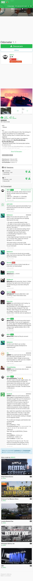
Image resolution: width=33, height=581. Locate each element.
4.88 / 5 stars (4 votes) (5, 121)
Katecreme (9, 301)
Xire (8, 353)
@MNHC (9, 303)
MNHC (12, 55)
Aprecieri (14, 118)
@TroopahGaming (12, 378)
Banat (13, 262)
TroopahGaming (11, 367)
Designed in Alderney (6, 574)
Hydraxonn (10, 215)
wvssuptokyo (10, 272)
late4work (9, 394)
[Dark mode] (28, 6)
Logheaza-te (17, 450)
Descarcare (17, 46)
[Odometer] (16, 98)
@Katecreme (10, 320)
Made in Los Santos (6, 575)
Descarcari (6, 118)
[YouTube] (10, 56)
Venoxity (9, 262)
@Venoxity (10, 281)
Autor (12, 190)
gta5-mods (10, 204)
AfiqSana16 (10, 279)
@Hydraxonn (10, 273)
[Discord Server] (12, 56)
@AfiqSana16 (10, 294)
